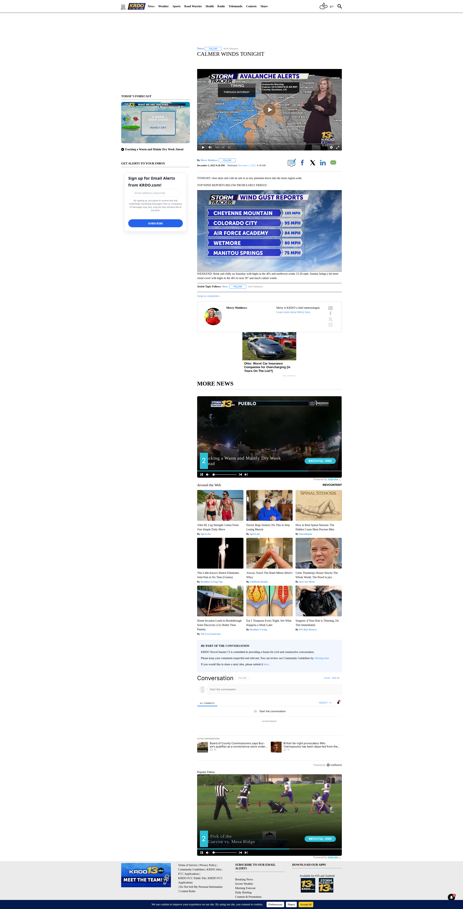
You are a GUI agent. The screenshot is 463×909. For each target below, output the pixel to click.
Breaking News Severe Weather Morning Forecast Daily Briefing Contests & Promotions (248, 888)
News (151, 6)
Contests (251, 6)
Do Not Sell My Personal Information (200, 886)
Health (210, 6)
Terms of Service (187, 865)
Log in (327, 678)
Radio (221, 6)
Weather (163, 6)
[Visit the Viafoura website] (334, 764)
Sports (176, 6)
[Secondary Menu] (126, 6)
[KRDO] (137, 6)
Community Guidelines (191, 869)
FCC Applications (188, 873)
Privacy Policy (207, 865)
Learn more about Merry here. (293, 312)
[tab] (207, 703)
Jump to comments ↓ (209, 296)
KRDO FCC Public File (192, 878)
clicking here (321, 658)
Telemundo (235, 6)
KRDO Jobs (214, 869)
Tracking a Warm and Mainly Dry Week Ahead (154, 149)
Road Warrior (193, 6)
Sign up (335, 678)
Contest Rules (187, 891)
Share (264, 6)
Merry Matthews (209, 160)
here (266, 664)
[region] (269, 721)
